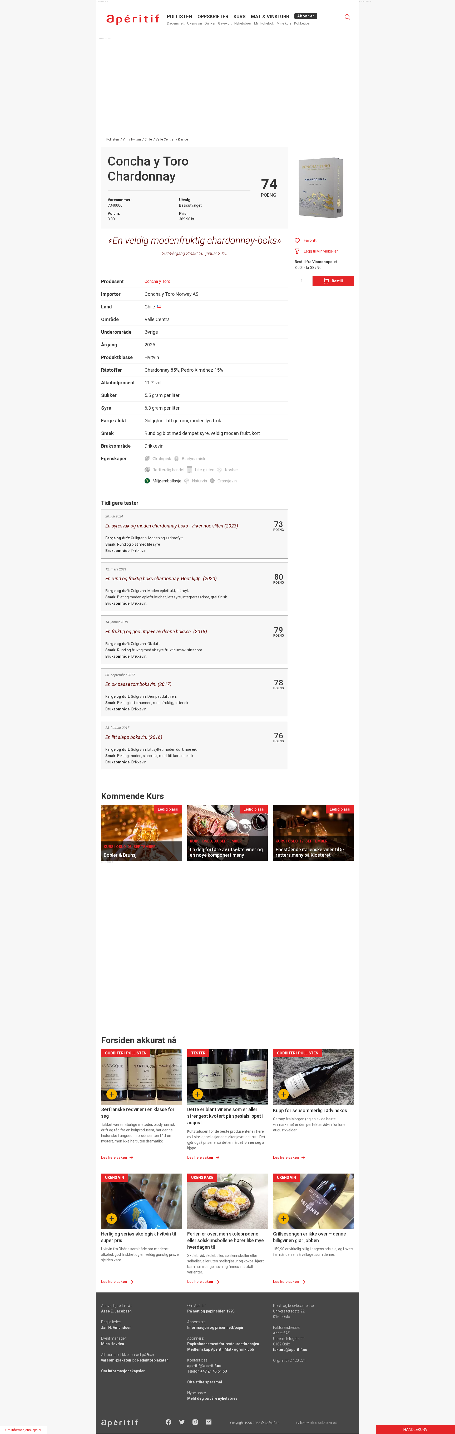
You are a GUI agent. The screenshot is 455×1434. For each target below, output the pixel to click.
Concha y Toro (157, 281)
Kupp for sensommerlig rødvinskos (310, 1110)
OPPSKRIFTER (212, 16)
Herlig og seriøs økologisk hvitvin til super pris (138, 1237)
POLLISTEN (179, 16)
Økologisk (161, 458)
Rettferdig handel (168, 469)
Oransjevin (227, 480)
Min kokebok (264, 23)
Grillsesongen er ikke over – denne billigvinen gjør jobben (309, 1237)
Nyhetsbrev (242, 23)
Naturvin (199, 480)
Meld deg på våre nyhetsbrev (212, 1398)
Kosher (231, 469)
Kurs (240, 16)
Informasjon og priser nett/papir (215, 1327)
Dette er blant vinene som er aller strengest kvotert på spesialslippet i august (225, 1116)
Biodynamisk (193, 458)
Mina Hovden (112, 1344)
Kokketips (302, 23)
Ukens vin (194, 23)
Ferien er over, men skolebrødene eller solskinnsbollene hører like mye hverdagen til (225, 1240)
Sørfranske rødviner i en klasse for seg (138, 1113)
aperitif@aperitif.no (204, 1366)
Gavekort (225, 23)
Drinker (210, 23)
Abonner (305, 16)
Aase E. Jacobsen (116, 1311)
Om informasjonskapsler (123, 1371)
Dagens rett (176, 23)
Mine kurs (284, 23)
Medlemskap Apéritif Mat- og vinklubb (220, 1349)
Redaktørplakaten (153, 1360)
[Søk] (347, 17)
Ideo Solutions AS (323, 1423)
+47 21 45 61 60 (213, 1371)
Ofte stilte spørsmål (204, 1382)
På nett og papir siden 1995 (211, 1311)
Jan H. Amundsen (116, 1327)
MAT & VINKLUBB (270, 16)
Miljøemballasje (166, 480)
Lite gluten (204, 469)
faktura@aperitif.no (290, 1350)
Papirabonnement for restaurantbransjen (223, 1344)
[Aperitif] (132, 19)
